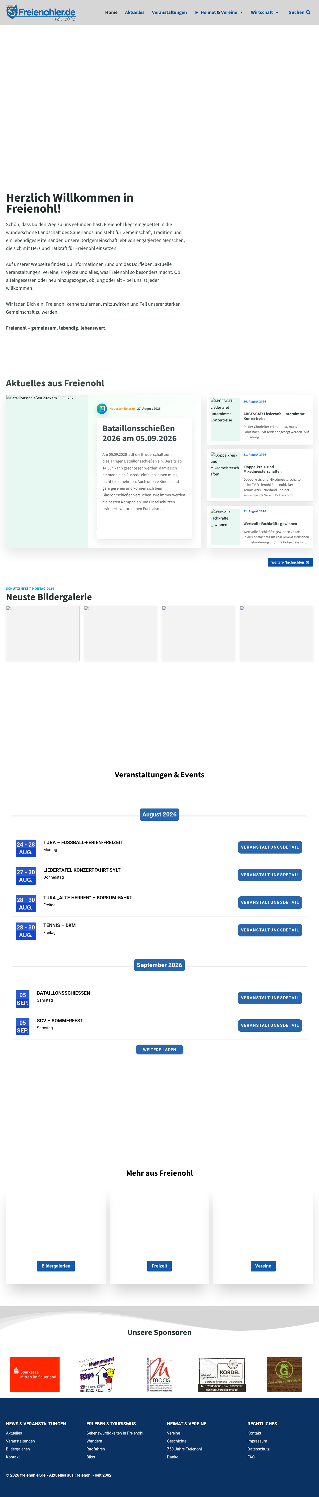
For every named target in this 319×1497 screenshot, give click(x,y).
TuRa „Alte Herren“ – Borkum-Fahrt (87, 898)
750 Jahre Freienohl (184, 1449)
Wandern (94, 1441)
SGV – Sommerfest (60, 1021)
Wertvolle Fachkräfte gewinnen (270, 523)
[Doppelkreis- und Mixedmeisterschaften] (225, 475)
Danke (172, 1457)
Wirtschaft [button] (262, 12)
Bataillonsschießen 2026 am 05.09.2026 (139, 433)
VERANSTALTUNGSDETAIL (270, 847)
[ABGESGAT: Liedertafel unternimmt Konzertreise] (225, 419)
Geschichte (176, 1441)
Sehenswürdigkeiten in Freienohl (114, 1433)
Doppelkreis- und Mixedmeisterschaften (262, 469)
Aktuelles (135, 12)
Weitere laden (159, 1049)
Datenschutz (258, 1449)
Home (111, 12)
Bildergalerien (18, 1449)
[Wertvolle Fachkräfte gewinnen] (225, 527)
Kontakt (13, 1457)
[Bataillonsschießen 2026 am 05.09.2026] (47, 471)
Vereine (173, 1433)
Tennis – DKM (59, 925)
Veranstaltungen (169, 12)
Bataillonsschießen (63, 993)
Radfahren (95, 1449)
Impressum (257, 1441)
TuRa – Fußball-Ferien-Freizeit (83, 842)
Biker (90, 1457)
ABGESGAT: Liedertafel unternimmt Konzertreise (274, 416)
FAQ (251, 1457)
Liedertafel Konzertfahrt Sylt (82, 870)
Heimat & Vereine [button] (219, 12)
